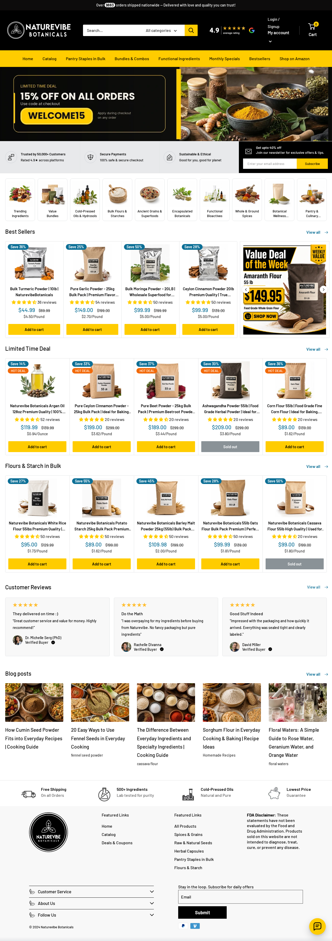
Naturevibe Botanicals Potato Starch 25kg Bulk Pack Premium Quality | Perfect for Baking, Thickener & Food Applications (101, 526)
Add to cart (34, 329)
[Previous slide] (246, 289)
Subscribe (312, 164)
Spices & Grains (188, 834)
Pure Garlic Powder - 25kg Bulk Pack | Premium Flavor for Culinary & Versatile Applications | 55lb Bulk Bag (92, 292)
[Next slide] (323, 289)
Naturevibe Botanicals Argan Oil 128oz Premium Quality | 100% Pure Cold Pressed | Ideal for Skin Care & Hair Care (37, 409)
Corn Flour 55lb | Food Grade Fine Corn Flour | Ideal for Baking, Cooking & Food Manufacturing (294, 409)
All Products (185, 826)
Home (28, 58)
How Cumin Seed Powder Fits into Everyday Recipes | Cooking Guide (33, 738)
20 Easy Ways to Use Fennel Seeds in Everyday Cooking (98, 738)
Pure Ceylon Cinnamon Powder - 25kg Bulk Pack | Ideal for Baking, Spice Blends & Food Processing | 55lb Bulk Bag (102, 409)
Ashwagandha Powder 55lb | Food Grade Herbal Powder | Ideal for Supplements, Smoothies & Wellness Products (230, 409)
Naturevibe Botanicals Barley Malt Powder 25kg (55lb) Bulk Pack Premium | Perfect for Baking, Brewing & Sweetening (166, 526)
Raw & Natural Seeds (193, 842)
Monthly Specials (224, 58)
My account (278, 32)
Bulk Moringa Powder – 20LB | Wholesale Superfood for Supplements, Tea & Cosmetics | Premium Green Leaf (150, 292)
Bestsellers (259, 58)
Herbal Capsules (189, 850)
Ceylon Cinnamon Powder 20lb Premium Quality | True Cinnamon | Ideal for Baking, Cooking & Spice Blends (208, 292)
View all (313, 232)
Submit (202, 912)
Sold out (230, 446)
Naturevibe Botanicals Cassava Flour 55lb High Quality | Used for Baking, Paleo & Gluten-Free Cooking (294, 526)
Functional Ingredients (179, 58)
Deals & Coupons (117, 842)
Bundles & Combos (132, 58)
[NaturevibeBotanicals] (286, 290)
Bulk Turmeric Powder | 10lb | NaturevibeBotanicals (34, 291)
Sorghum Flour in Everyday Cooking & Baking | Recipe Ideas (231, 738)
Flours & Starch (188, 867)
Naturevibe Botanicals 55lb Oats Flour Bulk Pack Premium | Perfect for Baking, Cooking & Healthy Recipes (230, 526)
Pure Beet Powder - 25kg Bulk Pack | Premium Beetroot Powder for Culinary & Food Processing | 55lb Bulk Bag (166, 409)
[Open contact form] (317, 926)
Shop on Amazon (295, 58)
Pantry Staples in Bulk (85, 58)
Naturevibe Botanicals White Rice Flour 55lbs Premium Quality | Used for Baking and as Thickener (37, 526)
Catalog (50, 58)
